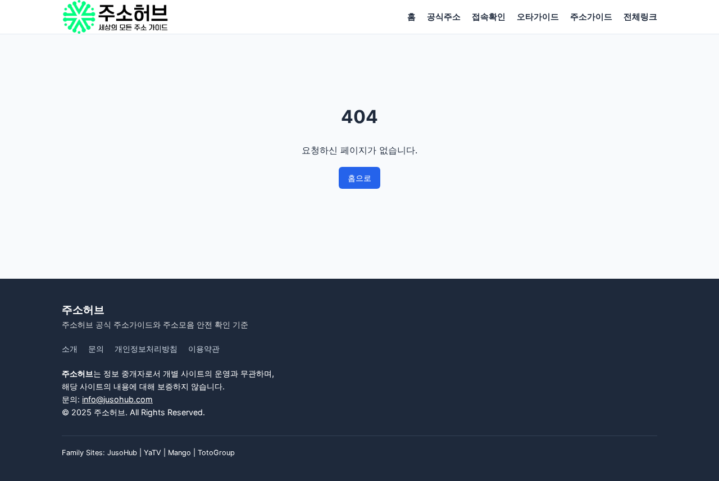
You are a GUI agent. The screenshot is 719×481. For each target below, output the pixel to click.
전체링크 (640, 16)
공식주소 (444, 16)
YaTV (152, 452)
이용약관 (204, 348)
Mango (179, 452)
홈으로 (359, 178)
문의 (96, 348)
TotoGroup (216, 452)
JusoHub (122, 452)
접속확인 (489, 16)
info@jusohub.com (117, 399)
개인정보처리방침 (146, 348)
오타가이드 (538, 16)
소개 (70, 348)
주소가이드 (591, 16)
